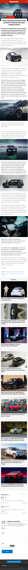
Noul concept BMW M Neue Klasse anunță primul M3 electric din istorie (12, 485)
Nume (3, 528)
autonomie (15, 247)
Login (6, 528)
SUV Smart (13, 271)
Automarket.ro (14, 1)
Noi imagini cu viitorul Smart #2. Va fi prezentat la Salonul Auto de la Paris (12, 439)
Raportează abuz (5, 502)
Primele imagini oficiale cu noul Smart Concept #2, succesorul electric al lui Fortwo (13, 322)
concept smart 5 (19, 273)
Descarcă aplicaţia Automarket (14, 561)
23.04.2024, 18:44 (7, 507)
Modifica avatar (3, 522)
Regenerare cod (10, 547)
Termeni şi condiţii (19, 566)
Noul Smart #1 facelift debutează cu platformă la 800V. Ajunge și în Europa (13, 393)
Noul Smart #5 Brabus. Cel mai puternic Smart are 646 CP (10, 345)
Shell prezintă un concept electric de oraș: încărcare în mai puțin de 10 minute (13, 462)
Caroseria (3, 73)
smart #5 (3, 275)
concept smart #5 (9, 273)
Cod (3, 543)
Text (3, 533)
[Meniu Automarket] (26, 1)
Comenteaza (23, 494)
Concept (7, 271)
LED (2, 124)
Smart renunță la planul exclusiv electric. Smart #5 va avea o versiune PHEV (13, 370)
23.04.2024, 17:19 (7, 498)
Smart (19, 68)
